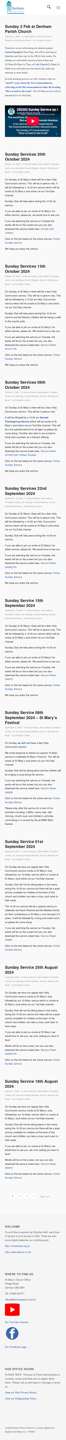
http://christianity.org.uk (17, 1246)
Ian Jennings (17, 168)
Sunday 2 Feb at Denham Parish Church (28, 28)
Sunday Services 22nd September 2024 (26, 490)
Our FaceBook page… (17, 1347)
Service (43, 168)
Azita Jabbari (30, 36)
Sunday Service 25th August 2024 (31, 969)
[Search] (49, 7)
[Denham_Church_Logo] (27, 7)
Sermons (48, 36)
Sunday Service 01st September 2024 (24, 844)
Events (40, 36)
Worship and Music (22, 40)
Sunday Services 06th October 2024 (25, 384)
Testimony (9, 40)
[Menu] (58, 7)
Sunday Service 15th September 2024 (24, 603)
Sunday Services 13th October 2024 (25, 268)
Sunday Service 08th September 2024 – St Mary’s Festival (31, 717)
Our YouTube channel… (17, 1322)
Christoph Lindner (44, 40)
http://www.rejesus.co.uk (18, 1252)
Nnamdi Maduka (32, 168)
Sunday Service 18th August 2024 (31, 1083)
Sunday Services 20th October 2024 (25, 156)
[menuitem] (49, 7)
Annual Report (31, 164)
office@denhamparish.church (20, 1299)
